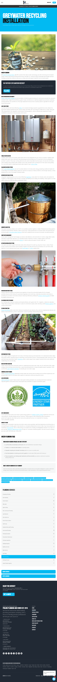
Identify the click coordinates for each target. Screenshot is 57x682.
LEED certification (5, 380)
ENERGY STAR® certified (37, 414)
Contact (34, 630)
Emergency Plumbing (6, 494)
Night (6, 675)
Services (34, 610)
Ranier (27, 666)
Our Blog (34, 625)
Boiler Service (5, 550)
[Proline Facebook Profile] (6, 653)
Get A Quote (6, 91)
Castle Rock (22, 665)
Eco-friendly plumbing (5, 482)
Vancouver (45, 666)
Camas (17, 665)
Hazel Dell (48, 665)
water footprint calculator (13, 368)
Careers (34, 627)
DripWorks (20, 359)
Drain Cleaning (5, 497)
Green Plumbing (6, 556)
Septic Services (6, 576)
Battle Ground (8, 665)
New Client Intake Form (37, 621)
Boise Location (5, 639)
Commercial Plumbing (7, 530)
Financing (34, 614)
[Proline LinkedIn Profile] (19, 653)
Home (33, 608)
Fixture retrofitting (5, 310)
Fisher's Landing (42, 665)
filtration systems (49, 303)
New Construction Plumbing (8, 510)
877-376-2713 (5, 644)
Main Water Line (6, 517)
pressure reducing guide (43, 295)
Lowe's (31, 248)
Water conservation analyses (8, 98)
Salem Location (5, 632)
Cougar (30, 665)
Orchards (23, 666)
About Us (34, 619)
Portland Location (6, 626)
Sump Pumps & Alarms (7, 520)
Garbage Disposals (6, 543)
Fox (7, 675)
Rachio (21, 240)
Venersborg (49, 666)
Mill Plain (19, 666)
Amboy (4, 665)
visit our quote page (7, 589)
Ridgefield (30, 666)
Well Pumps (5, 523)
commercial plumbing (9, 373)
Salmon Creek (39, 666)
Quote (54, 2)
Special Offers (35, 612)
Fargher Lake (34, 665)
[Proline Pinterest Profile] (21, 653)
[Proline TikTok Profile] (11, 653)
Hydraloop (28, 177)
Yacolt (13, 668)
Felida (38, 665)
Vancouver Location (6, 619)
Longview (16, 666)
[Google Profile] (4, 653)
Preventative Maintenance (7, 537)
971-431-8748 (5, 630)
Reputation (34, 616)
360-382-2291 (49, 2)
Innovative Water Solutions (15, 232)
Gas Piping (5, 553)
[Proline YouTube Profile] (16, 653)
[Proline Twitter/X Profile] (14, 653)
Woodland (9, 668)
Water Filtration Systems (7, 563)
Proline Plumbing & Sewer (8, 74)
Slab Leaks (5, 504)
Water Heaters (5, 500)
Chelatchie (26, 665)
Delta (20, 108)
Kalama (8, 666)
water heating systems (9, 169)
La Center (12, 666)
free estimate (10, 427)
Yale (15, 668)
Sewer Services (6, 572)
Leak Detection (5, 513)
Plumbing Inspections (6, 540)
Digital (10, 675)
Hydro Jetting (5, 507)
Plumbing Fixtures (6, 560)
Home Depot (25, 248)
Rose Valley (35, 666)
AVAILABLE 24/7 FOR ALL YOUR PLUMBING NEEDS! (28, 6)
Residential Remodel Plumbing (8, 527)
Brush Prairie (13, 665)
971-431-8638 (5, 637)
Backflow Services (6, 546)
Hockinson (4, 666)
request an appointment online (15, 429)
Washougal (5, 668)
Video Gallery (35, 623)
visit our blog (34, 164)
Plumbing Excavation (6, 533)
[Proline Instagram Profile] (9, 653)
